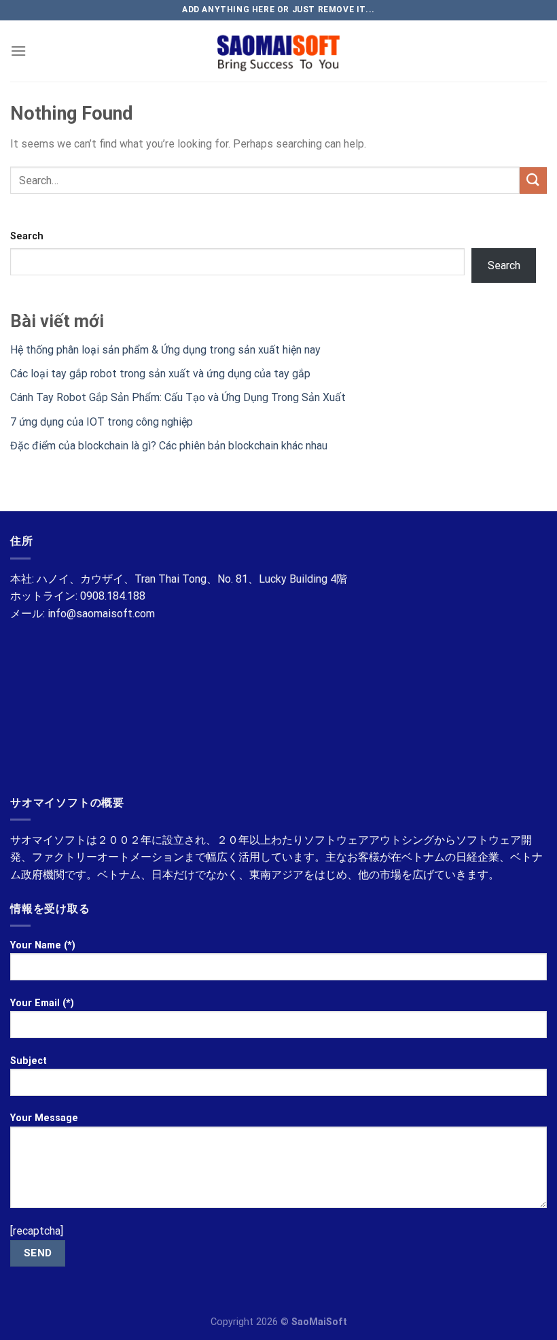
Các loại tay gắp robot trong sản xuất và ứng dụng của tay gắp (160, 373)
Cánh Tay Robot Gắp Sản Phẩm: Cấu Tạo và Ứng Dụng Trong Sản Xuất (178, 397)
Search (26, 236)
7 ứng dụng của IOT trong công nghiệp (101, 421)
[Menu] (18, 50)
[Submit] (533, 180)
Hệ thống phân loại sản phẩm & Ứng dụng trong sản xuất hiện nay (165, 349)
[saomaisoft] (278, 51)
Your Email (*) (42, 1003)
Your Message (44, 1118)
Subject (28, 1061)
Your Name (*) (42, 945)
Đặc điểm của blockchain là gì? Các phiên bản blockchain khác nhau (168, 445)
